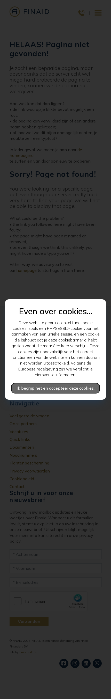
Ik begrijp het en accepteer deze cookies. (55, 388)
